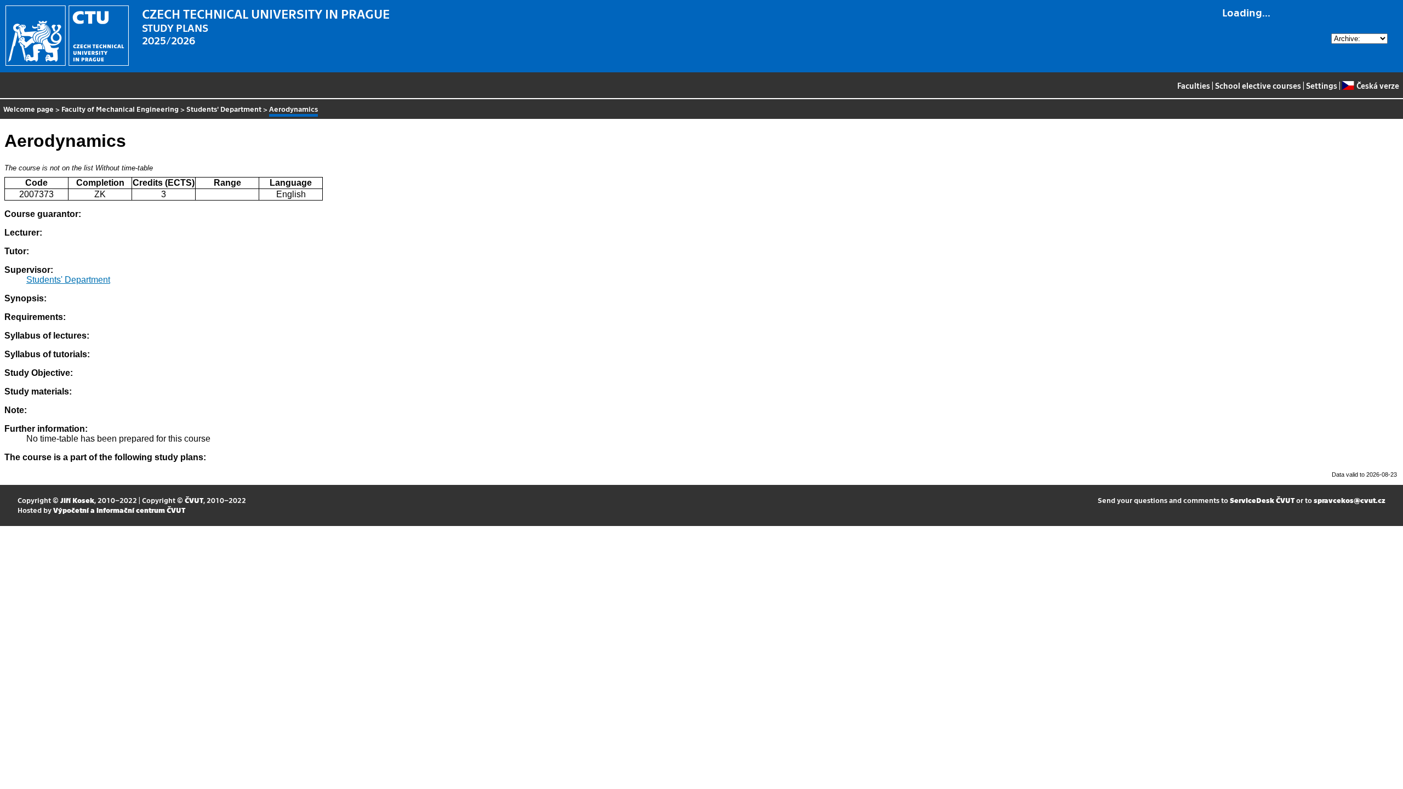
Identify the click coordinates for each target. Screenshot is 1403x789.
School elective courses (1258, 85)
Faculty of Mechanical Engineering (120, 109)
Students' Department (223, 109)
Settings (1321, 85)
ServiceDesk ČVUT (1262, 500)
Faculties (1193, 85)
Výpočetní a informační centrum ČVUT (119, 510)
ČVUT (194, 500)
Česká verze (1377, 85)
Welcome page (28, 109)
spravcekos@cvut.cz (1349, 500)
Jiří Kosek (77, 500)
